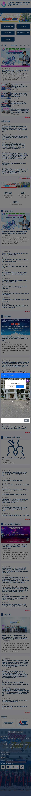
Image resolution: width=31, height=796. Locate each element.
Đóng (26, 420)
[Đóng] (28, 375)
